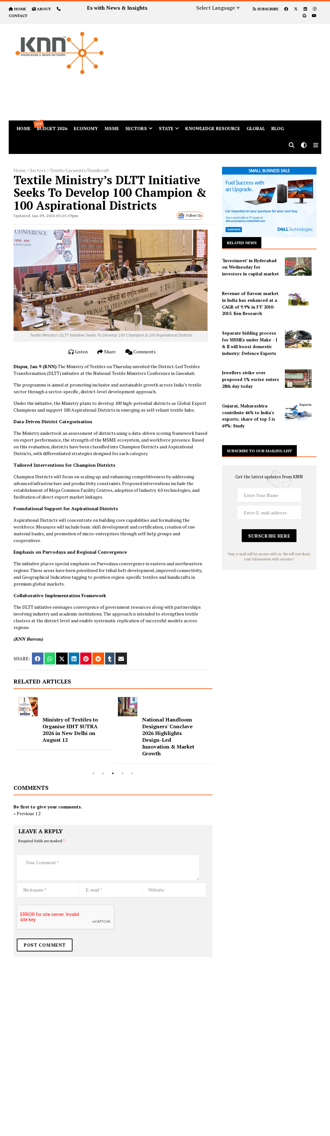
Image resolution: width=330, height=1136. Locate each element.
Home (20, 170)
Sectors (136, 128)
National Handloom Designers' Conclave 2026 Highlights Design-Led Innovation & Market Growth (76, 736)
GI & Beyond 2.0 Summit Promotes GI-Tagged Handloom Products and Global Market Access (177, 733)
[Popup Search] (292, 146)
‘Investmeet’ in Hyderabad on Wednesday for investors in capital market (250, 267)
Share (109, 351)
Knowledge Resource (212, 128)
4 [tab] (122, 773)
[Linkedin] (305, 8)
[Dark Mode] (304, 146)
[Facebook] (286, 8)
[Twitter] (296, 8)
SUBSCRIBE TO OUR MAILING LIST (259, 450)
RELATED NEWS (242, 242)
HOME (20, 8)
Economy (86, 128)
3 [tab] (113, 773)
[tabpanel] (71, 730)
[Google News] (304, 15)
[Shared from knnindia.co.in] (121, 658)
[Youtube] (314, 15)
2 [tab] (103, 773)
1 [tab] (93, 773)
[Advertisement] (224, 69)
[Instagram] (314, 8)
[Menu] (315, 146)
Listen (81, 351)
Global (256, 128)
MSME (111, 128)
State (166, 128)
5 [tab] (132, 773)
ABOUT (44, 8)
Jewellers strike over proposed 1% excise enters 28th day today (250, 379)
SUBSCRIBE (267, 8)
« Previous (24, 813)
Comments (144, 351)
